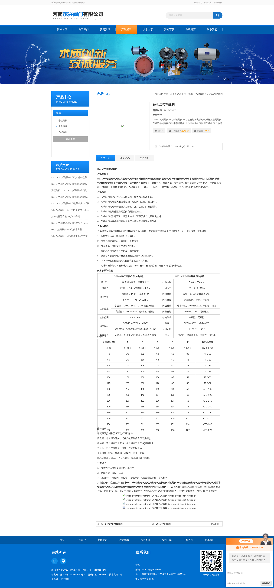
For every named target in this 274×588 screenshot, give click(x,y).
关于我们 (83, 29)
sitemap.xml (100, 570)
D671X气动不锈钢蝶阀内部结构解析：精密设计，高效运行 (70, 197)
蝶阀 (58, 112)
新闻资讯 (105, 29)
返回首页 (198, 2)
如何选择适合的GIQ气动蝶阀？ (66, 216)
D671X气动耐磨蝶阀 (114, 524)
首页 (172, 94)
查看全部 (70, 139)
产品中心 (63, 97)
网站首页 (62, 29)
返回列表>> (216, 524)
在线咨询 (188, 539)
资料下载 (169, 29)
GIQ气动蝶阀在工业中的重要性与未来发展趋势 (70, 210)
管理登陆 (65, 579)
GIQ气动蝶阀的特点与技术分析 (66, 229)
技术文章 (148, 29)
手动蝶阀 (63, 120)
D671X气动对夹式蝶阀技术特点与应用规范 (70, 223)
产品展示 (126, 29)
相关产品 (125, 157)
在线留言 (208, 2)
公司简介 (81, 539)
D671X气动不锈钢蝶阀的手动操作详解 (70, 203)
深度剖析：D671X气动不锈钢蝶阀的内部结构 (70, 190)
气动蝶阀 (63, 132)
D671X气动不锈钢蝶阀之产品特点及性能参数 (70, 177)
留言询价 (144, 157)
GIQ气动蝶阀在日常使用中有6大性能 (69, 236)
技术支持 (145, 539)
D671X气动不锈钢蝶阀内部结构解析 (69, 184)
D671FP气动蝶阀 (163, 524)
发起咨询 (266, 583)
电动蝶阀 (63, 126)
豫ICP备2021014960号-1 (72, 574)
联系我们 (218, 2)
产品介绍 (105, 157)
